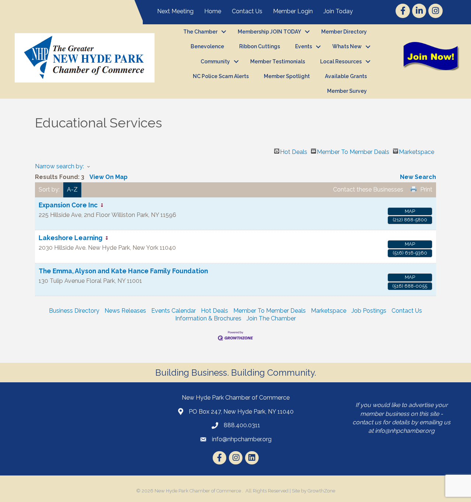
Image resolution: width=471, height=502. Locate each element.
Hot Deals (293, 151)
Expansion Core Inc (68, 205)
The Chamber (200, 32)
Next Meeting (175, 11)
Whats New (347, 46)
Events (303, 46)
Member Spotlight (287, 76)
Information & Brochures (208, 318)
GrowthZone (321, 491)
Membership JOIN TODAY (269, 32)
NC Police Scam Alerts (221, 76)
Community (215, 61)
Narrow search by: (59, 166)
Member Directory (344, 32)
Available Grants (346, 76)
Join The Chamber (271, 318)
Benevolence (207, 46)
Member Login (293, 11)
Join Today (338, 11)
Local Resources (341, 61)
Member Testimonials (277, 61)
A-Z (72, 189)
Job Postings (368, 310)
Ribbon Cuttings (259, 46)
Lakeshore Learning (70, 238)
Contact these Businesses (368, 189)
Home (212, 11)
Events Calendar (173, 310)
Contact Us (247, 11)
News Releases (125, 310)
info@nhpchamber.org (405, 430)
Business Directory (74, 310)
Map (410, 211)
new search (418, 176)
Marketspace (416, 151)
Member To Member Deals (353, 151)
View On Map (108, 176)
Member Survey (347, 91)
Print (426, 189)
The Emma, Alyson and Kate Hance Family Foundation (123, 271)
